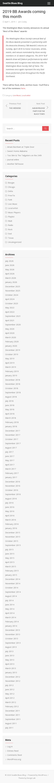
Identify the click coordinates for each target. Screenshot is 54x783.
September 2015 (13, 545)
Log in (10, 746)
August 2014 (11, 596)
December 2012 (12, 676)
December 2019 (12, 350)
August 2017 (11, 447)
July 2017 (9, 452)
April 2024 (9, 299)
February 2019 (12, 371)
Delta (10, 191)
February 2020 (12, 341)
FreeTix (11, 195)
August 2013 (11, 647)
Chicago (11, 187)
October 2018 (11, 388)
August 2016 (11, 498)
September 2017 (13, 443)
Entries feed (12, 750)
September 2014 (13, 592)
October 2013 (11, 638)
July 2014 (9, 600)
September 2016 (13, 494)
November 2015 (12, 536)
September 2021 (13, 316)
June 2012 (9, 689)
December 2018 (12, 379)
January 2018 (11, 426)
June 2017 (9, 456)
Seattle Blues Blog (13, 3)
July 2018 (9, 401)
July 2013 (9, 651)
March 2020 (10, 337)
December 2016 (12, 481)
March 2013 (10, 668)
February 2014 (12, 621)
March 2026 (10, 278)
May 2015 (9, 558)
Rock (10, 229)
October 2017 (11, 439)
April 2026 (9, 273)
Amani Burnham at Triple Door (20, 147)
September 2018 (13, 392)
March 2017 (10, 468)
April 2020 (9, 333)
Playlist (11, 216)
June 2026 (9, 265)
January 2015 (11, 575)
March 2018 (10, 418)
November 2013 (12, 634)
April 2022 (9, 312)
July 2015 (9, 549)
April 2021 (9, 320)
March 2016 (10, 519)
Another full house (15, 164)
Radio (10, 225)
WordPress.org (14, 759)
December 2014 (12, 579)
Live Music (17, 95)
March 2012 (10, 702)
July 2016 (9, 502)
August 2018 (11, 396)
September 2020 (13, 324)
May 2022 (9, 307)
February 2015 (12, 570)
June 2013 (9, 655)
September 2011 (13, 719)
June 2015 (9, 553)
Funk (10, 199)
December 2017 (12, 430)
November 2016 (12, 485)
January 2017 (11, 477)
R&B (10, 221)
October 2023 (11, 303)
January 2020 (11, 346)
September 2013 (13, 642)
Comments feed (14, 755)
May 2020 (9, 329)
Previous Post (15, 105)
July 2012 (9, 685)
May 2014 (9, 609)
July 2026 (9, 261)
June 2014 (9, 604)
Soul (10, 233)
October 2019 (11, 354)
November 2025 (12, 290)
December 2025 (12, 286)
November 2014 (12, 583)
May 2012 (9, 693)
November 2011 (12, 715)
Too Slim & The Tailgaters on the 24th (24, 155)
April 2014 (9, 613)
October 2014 (11, 587)
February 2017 (12, 473)
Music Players (14, 212)
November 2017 (12, 435)
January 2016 (11, 528)
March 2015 (10, 566)
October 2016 (11, 490)
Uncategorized (14, 242)
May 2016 (9, 511)
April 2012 (9, 698)
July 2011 (9, 727)
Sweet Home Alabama (17, 151)
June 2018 (9, 405)
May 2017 (9, 460)
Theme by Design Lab (27, 778)
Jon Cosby (22, 21)
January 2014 (11, 626)
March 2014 (10, 617)
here (23, 88)
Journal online (13, 159)
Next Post (38, 108)
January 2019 (11, 375)
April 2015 (9, 562)
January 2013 (11, 672)
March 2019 (10, 367)
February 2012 (12, 706)
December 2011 (12, 710)
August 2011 (11, 723)
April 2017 (9, 464)
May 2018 (9, 409)
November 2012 (12, 681)
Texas (11, 238)
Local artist (26, 95)
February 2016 (12, 524)
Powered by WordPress (37, 775)
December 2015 (12, 532)
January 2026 (11, 282)
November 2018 (12, 384)
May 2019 (9, 358)
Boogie (11, 182)
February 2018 (12, 422)
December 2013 (12, 630)
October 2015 (11, 541)
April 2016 (9, 515)
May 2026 (9, 269)
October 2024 (11, 295)
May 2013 (9, 659)
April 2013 (9, 664)
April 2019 (9, 362)
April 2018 (9, 413)
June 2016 (9, 507)
